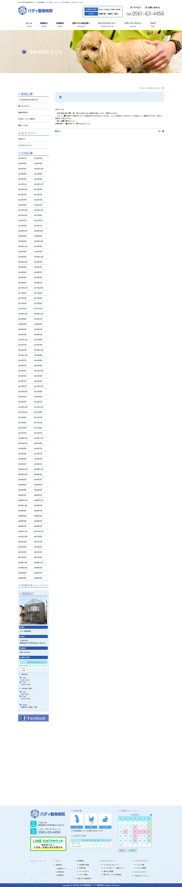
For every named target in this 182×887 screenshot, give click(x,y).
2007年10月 (22, 536)
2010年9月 (38, 443)
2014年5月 (22, 365)
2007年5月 (38, 547)
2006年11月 (38, 562)
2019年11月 (22, 246)
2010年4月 (22, 459)
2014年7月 (22, 360)
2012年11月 (38, 386)
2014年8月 (38, 355)
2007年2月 (22, 557)
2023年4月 (38, 179)
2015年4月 (38, 344)
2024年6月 (22, 163)
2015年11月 (22, 339)
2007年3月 (38, 552)
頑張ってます (23, 125)
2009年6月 (22, 484)
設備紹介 (61, 875)
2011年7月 (38, 417)
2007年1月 (38, 557)
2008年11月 (38, 500)
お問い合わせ (154, 7)
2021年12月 (22, 210)
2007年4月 (22, 552)
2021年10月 (22, 215)
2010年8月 (22, 448)
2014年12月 (38, 350)
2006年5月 (38, 578)
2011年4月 (22, 427)
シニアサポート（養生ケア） (114, 868)
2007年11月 (38, 531)
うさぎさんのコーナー (112, 865)
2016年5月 (38, 324)
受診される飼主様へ (81, 24)
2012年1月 (38, 402)
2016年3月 (38, 329)
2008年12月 (22, 500)
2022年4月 (22, 199)
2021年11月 (38, 210)
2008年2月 (22, 526)
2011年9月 (38, 412)
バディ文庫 (140, 865)
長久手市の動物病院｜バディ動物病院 (90, 885)
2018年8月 (22, 267)
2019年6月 (22, 251)
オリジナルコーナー (107, 24)
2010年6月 (22, 453)
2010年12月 (22, 438)
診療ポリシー (62, 868)
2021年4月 (22, 225)
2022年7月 (22, 194)
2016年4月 (22, 329)
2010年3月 (38, 459)
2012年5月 (22, 396)
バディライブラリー (133, 24)
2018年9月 (38, 262)
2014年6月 (38, 360)
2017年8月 (38, 293)
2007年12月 (22, 531)
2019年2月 (22, 256)
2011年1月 (38, 433)
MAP (43, 643)
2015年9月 (38, 339)
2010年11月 (38, 438)
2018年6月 (22, 272)
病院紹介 (44, 24)
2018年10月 (22, 262)
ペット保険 (83, 874)
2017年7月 (22, 298)
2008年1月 (38, 526)
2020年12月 (22, 230)
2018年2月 (22, 282)
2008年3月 (38, 521)
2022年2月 (22, 205)
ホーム (29, 24)
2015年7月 (22, 344)
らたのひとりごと (25, 145)
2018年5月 (38, 272)
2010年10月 (22, 443)
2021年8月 (38, 215)
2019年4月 (38, 251)
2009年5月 (38, 484)
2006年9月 (38, 567)
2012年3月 (22, 402)
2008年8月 (22, 510)
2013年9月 (22, 376)
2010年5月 (38, 453)
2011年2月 (22, 433)
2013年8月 (38, 376)
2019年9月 (38, 246)
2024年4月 (38, 163)
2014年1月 (22, 370)
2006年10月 (22, 567)
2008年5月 (38, 516)
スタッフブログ (140, 872)
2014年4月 (38, 365)
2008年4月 (22, 521)
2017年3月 (38, 303)
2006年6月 (22, 578)
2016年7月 (38, 319)
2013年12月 (38, 370)
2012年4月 (38, 396)
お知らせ (21, 139)
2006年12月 (22, 562)
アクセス (137, 7)
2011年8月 (22, 417)
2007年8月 (22, 541)
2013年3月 (38, 381)
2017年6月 (38, 298)
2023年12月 (38, 168)
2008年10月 (22, 505)
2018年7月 (38, 267)
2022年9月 (38, 189)
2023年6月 (22, 179)
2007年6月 (22, 547)
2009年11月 (38, 469)
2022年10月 (22, 189)
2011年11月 (38, 407)
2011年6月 (22, 422)
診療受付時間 (84, 865)
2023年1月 (22, 184)
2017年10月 (38, 287)
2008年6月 (22, 516)
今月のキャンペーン (141, 876)
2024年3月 (22, 168)
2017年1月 (38, 308)
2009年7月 (38, 479)
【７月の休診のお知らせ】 (28, 99)
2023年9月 (22, 173)
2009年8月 (22, 479)
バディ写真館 (141, 868)
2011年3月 (38, 427)
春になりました (24, 106)
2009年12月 (22, 469)
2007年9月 (38, 536)
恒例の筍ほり (23, 112)
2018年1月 (38, 282)
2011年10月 (22, 412)
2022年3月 (38, 199)
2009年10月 (22, 474)
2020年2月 (22, 241)
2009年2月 (22, 495)
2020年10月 (38, 230)
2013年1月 (22, 386)
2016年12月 (22, 313)
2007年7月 (38, 541)
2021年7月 (22, 220)
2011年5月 (38, 422)
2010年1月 (38, 464)
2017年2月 (22, 308)
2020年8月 (22, 236)
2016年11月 (38, 313)
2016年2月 (22, 334)
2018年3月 (38, 277)
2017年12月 (22, 287)
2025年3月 (38, 158)
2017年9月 (22, 293)
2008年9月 (38, 505)
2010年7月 (38, 448)
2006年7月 (38, 573)
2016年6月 (22, 324)
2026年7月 (22, 158)
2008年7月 (38, 510)
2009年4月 (22, 490)
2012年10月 (22, 391)
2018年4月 (22, 277)
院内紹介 (61, 872)
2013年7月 (22, 381)
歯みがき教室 (108, 871)
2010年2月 (22, 464)
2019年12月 (38, 241)
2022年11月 (38, 184)
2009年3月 (38, 490)
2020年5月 (38, 236)
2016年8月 (22, 319)
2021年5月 (38, 220)
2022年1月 (38, 205)
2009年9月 (38, 474)
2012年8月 (38, 391)
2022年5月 (38, 194)
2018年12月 (38, 256)
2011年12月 (22, 407)
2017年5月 (22, 303)
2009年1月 (38, 495)
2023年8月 (38, 173)
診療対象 (82, 868)
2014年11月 (22, 355)
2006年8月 (22, 573)
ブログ (153, 24)
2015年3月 (22, 350)
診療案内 (60, 24)
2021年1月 (38, 225)
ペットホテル (84, 871)
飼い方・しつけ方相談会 (112, 874)
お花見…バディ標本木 (26, 119)
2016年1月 (38, 334)
